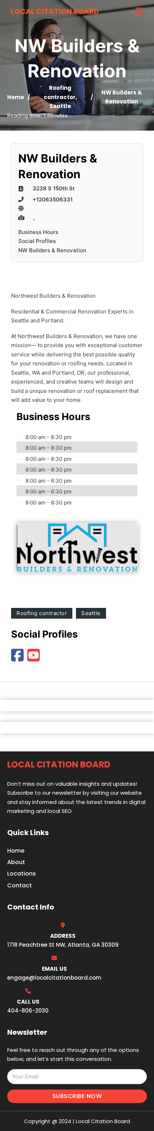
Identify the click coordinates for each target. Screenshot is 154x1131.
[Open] (139, 11)
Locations (21, 873)
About (16, 862)
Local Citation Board (55, 11)
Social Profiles (37, 241)
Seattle (60, 106)
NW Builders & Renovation (52, 250)
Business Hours (38, 232)
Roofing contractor (41, 613)
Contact (19, 885)
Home (15, 97)
